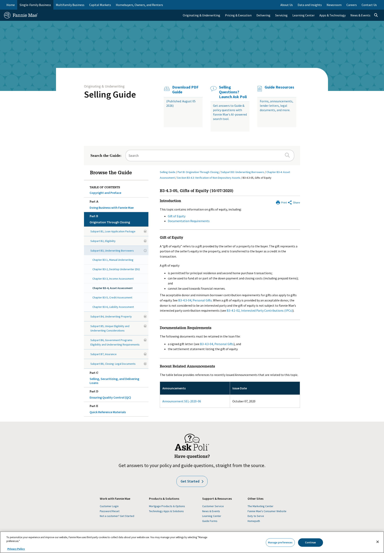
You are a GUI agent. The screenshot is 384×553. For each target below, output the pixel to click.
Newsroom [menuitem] (334, 5)
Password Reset (109, 511)
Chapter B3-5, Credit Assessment (112, 297)
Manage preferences (280, 542)
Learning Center (211, 516)
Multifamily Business (70, 5)
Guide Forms (209, 521)
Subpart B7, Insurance (103, 354)
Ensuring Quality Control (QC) (110, 394)
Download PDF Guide (185, 89)
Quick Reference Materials (108, 409)
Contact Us (369, 5)
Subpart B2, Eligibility (103, 241)
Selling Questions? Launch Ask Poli (233, 92)
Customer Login (109, 506)
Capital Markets (100, 5)
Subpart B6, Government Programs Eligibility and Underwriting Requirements (115, 342)
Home (10, 5)
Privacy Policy (16, 549)
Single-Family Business (35, 5)
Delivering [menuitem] (263, 15)
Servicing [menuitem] (281, 15)
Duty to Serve (256, 516)
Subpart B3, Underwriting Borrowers (112, 250)
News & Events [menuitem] (360, 15)
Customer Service (213, 506)
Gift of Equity (176, 216)
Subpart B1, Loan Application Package (112, 231)
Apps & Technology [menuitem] (332, 15)
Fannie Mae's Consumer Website (267, 511)
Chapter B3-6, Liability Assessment (113, 307)
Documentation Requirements (189, 221)
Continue (310, 542)
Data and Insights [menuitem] (310, 5)
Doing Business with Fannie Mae (112, 205)
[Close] (377, 541)
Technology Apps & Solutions (166, 511)
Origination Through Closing (110, 219)
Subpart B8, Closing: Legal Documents (113, 364)
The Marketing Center (260, 506)
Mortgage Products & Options (167, 506)
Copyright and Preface (105, 193)
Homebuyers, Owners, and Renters (139, 5)
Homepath (254, 521)
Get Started (190, 481)
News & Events (211, 511)
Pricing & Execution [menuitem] (238, 15)
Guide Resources (279, 87)
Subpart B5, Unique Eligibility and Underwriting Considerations (109, 328)
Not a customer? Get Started (117, 516)
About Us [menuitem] (286, 5)
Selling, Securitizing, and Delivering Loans (114, 378)
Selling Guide (110, 94)
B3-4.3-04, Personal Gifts (195, 300)
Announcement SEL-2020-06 (181, 401)
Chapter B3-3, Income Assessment (113, 278)
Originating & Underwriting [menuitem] (201, 15)
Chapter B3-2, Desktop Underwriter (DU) (116, 269)
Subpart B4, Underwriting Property (111, 316)
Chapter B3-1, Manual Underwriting (112, 260)
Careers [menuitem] (351, 5)
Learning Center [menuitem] (303, 15)
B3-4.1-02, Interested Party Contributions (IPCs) (260, 310)
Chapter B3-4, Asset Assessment (112, 288)
